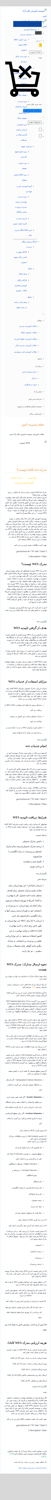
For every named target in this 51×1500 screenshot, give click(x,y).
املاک (30, 269)
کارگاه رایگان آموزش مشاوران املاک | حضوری (21, 285)
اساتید (39, 359)
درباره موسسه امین (29, 372)
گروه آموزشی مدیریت (23, 483)
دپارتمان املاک (26, 68)
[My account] (40, 136)
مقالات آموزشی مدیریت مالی (26, 345)
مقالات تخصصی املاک (29, 333)
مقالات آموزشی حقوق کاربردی (25, 339)
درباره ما (38, 366)
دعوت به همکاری (31, 385)
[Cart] (40, 129)
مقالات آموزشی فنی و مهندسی (25, 352)
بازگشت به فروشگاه (32, 111)
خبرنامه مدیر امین (35, 399)
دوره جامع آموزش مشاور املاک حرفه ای (20, 78)
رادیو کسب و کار (36, 414)
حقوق (30, 297)
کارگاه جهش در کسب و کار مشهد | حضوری (20, 257)
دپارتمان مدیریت (26, 34)
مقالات (39, 321)
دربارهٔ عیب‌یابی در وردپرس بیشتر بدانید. (32, 1468)
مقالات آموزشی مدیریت (28, 326)
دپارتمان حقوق (26, 146)
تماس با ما (38, 392)
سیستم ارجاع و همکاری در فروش (29, 406)
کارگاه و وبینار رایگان (29, 242)
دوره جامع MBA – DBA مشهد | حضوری (20, 45)
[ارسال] (40, 45)
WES (33, 987)
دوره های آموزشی (30, 29)
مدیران (34, 378)
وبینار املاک (23, 274)
